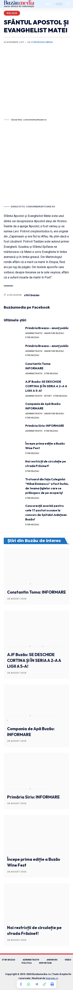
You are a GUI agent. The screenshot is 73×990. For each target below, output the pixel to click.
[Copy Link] (44, 984)
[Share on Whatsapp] (29, 984)
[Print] (52, 984)
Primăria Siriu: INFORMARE (44, 425)
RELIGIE (12, 13)
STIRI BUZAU (32, 337)
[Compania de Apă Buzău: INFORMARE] (13, 408)
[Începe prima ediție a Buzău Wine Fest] (13, 448)
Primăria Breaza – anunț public (47, 328)
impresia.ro (52, 978)
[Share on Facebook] (21, 984)
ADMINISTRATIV (33, 333)
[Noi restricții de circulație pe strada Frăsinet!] (13, 466)
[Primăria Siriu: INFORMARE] (13, 430)
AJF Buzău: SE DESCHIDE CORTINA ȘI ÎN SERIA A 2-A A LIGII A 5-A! (46, 386)
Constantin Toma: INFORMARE (36, 592)
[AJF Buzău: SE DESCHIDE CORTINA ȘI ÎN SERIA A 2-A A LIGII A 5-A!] (13, 386)
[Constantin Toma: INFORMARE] (13, 368)
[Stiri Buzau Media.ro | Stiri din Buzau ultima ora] (19, 4)
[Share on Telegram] (36, 984)
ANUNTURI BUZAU (54, 333)
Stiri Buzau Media (42, 42)
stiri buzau (31, 295)
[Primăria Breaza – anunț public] (13, 333)
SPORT (48, 396)
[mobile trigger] (66, 3)
